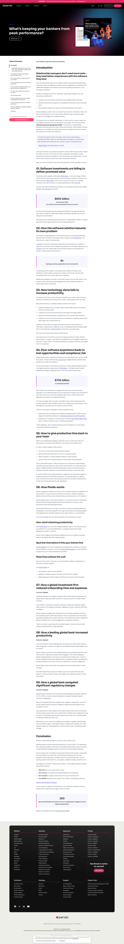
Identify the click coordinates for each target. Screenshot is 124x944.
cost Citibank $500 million (79, 418)
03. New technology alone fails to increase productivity (21, 83)
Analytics (16, 834)
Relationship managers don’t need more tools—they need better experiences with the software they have (21, 70)
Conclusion (13, 111)
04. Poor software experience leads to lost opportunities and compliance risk (20, 87)
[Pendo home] (7, 6)
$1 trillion (39, 248)
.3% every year (46, 189)
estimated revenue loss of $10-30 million (72, 416)
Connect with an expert (62, 811)
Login (101, 5)
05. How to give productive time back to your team (20, 91)
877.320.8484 (77, 923)
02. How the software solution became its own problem (20, 79)
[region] (62, 939)
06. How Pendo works (16, 95)
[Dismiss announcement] (122, 1)
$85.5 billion (50, 180)
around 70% (62, 359)
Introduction (14, 65)
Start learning (81, 1)
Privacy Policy (49, 923)
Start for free (108, 5)
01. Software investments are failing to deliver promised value (20, 74)
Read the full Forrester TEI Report (46, 782)
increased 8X (77, 238)
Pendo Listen (43, 526)
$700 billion (63, 368)
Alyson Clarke (43, 145)
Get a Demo (117, 5)
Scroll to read (14, 38)
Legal (44, 923)
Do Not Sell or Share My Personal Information (46, 940)
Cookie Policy (75, 938)
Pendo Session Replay (68, 549)
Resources (36, 5)
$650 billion (64, 176)
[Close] (90, 936)
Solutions (27, 5)
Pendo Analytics (41, 547)
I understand (62, 940)
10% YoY (77, 183)
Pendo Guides (43, 567)
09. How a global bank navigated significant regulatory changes (21, 107)
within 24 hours (56, 329)
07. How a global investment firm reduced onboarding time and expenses (20, 99)
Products (19, 5)
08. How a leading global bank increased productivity (20, 103)
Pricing (44, 5)
